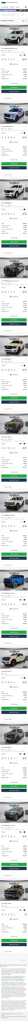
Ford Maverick (20, 978)
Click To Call (14, 83)
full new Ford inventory (7, 994)
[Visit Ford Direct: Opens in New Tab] (6, 1017)
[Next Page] (18, 960)
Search (22, 14)
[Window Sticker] (26, 59)
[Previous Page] (16, 960)
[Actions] (25, 48)
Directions (12, 7)
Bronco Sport (22, 976)
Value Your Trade (14, 91)
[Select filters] (23, 21)
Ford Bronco (16, 976)
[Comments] (23, 59)
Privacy (17, 1013)
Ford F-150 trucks (13, 983)
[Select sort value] (26, 20)
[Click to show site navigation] (25, 7)
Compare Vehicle (8, 98)
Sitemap (13, 1013)
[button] (4, 7)
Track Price (15, 64)
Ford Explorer (4, 980)
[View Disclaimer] (14, 59)
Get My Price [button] (14, 87)
